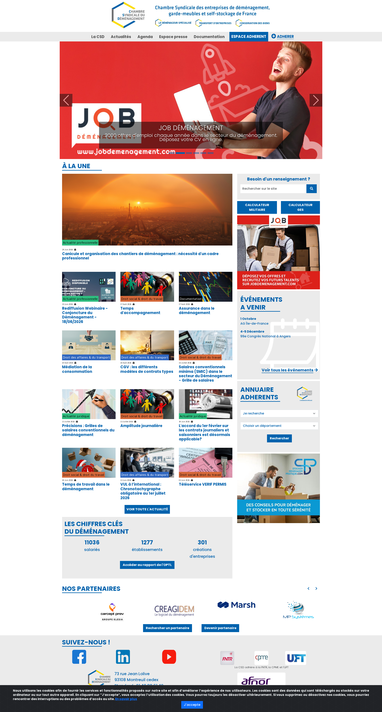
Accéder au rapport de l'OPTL (147, 451)
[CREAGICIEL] (106, 498)
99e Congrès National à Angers (265, 220)
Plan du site (163, 586)
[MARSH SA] (168, 492)
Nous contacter (79, 586)
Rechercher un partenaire (167, 514)
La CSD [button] (97, 36)
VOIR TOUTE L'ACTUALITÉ (147, 396)
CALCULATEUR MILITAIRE (257, 93)
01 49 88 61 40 (150, 572)
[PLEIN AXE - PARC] (292, 498)
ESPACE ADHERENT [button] (248, 36)
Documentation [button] (209, 36)
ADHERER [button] (285, 36)
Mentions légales (134, 586)
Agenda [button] (145, 36)
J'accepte (192, 704)
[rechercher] (311, 75)
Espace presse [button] (173, 36)
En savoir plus (126, 699)
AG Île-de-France (254, 207)
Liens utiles (106, 586)
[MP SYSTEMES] (230, 498)
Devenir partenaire (220, 514)
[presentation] (308, 475)
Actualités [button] (121, 36)
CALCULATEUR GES (300, 93)
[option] (199, 498)
